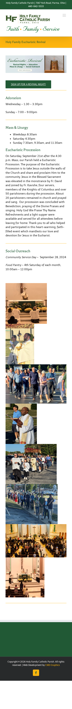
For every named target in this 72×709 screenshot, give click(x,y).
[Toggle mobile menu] (64, 15)
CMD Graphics (52, 665)
